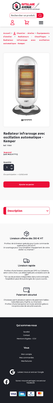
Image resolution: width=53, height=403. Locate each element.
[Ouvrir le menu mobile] (40, 23)
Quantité (7, 162)
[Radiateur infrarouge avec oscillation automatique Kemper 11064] (26, 85)
